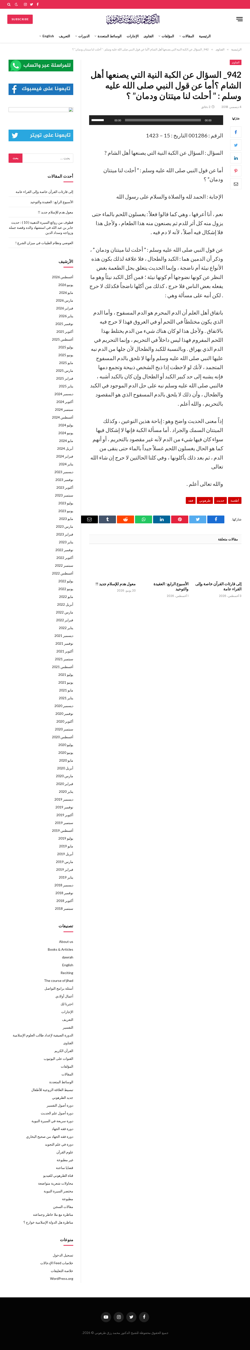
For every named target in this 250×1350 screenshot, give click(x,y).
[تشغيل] (216, 120)
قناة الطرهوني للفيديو (58, 1175)
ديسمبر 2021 (63, 635)
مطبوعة (67, 1199)
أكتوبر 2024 (64, 402)
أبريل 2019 (65, 854)
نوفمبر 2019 (64, 807)
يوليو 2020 (65, 745)
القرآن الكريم (63, 1051)
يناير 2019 (66, 877)
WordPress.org (61, 1278)
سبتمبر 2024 (64, 409)
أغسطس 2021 (62, 667)
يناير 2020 (66, 791)
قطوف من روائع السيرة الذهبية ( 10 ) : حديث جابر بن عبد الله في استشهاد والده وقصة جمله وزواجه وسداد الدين (41, 227)
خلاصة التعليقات (62, 1271)
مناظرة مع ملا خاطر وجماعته (53, 1214)
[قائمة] (239, 19)
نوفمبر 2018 (64, 893)
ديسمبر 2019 (63, 799)
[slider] (98, 119)
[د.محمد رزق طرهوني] (133, 19)
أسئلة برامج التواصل (58, 988)
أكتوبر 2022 (64, 557)
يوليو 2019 (65, 838)
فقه (190, 500)
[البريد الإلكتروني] (235, 183)
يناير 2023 (66, 542)
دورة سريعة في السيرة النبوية (52, 1121)
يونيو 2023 (65, 511)
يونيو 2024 (65, 433)
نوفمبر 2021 (64, 643)
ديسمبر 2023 (63, 472)
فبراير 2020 (64, 784)
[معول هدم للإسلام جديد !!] (112, 564)
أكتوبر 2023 (64, 487)
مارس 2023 (64, 526)
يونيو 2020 (65, 752)
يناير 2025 (66, 386)
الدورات (84, 36)
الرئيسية (205, 36)
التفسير (68, 1027)
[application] (156, 120)
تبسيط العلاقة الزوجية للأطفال (52, 1090)
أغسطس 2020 (62, 737)
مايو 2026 (66, 292)
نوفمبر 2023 (64, 480)
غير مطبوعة (65, 1160)
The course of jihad (58, 980)
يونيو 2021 (65, 682)
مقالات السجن (63, 1207)
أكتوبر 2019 (64, 815)
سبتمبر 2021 (64, 659)
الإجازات (133, 36)
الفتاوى (149, 36)
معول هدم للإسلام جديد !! (115, 583)
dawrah (67, 957)
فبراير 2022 (64, 620)
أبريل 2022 (65, 604)
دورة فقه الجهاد (62, 1129)
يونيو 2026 (65, 285)
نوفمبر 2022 (64, 550)
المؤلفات (168, 36)
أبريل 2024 (65, 448)
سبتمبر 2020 (64, 729)
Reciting (67, 973)
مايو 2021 (66, 690)
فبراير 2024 (64, 456)
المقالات (188, 36)
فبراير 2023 (64, 534)
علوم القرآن (64, 1152)
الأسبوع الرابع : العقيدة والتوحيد (171, 586)
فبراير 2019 (64, 869)
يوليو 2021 (65, 674)
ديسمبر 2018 (63, 885)
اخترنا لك (67, 1004)
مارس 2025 (64, 370)
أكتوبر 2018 (64, 901)
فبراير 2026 (64, 308)
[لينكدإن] (235, 157)
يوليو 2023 (65, 503)
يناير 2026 (66, 316)
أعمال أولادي (64, 996)
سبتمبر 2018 (64, 908)
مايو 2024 (66, 441)
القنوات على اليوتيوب (58, 1058)
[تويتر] (235, 145)
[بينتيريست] (235, 170)
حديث (220, 500)
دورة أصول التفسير (60, 1105)
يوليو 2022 (65, 581)
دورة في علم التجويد (59, 1144)
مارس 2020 (64, 776)
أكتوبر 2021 (64, 651)
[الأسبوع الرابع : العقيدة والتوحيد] (165, 564)
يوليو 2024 (65, 425)
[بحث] (9, 4)
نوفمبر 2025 (64, 324)
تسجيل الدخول (63, 1255)
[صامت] (109, 120)
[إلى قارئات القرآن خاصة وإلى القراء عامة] (218, 564)
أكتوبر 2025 (64, 331)
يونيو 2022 (65, 589)
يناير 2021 (66, 698)
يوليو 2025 (65, 347)
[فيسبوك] (235, 132)
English (48, 36)
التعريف (64, 36)
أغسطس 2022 (62, 573)
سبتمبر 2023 (64, 495)
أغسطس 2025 (62, 339)
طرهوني (204, 500)
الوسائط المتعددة (110, 36)
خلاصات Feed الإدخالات (56, 1263)
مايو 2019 (66, 846)
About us (66, 941)
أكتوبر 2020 (64, 721)
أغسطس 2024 (62, 417)
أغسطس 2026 (62, 277)
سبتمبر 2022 (64, 565)
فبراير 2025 (64, 378)
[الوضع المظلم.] (16, 4)
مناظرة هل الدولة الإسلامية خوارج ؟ (48, 1222)
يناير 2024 (66, 464)
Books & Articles (60, 949)
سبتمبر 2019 (64, 823)
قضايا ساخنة (64, 1168)
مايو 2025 (66, 363)
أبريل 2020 (65, 768)
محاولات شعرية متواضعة (55, 1183)
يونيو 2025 (65, 355)
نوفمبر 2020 (64, 713)
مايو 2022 (66, 596)
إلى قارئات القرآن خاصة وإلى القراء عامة (218, 586)
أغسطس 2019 (62, 830)
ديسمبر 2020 (63, 706)
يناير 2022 (66, 628)
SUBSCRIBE (20, 19)
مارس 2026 (64, 300)
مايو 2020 (66, 760)
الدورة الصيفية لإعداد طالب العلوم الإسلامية (43, 1035)
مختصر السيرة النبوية (58, 1191)
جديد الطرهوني (62, 1097)
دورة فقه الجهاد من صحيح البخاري (49, 1136)
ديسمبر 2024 (63, 394)
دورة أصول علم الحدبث (57, 1113)
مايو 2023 (66, 519)
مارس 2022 (64, 612)
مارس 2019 (64, 862)
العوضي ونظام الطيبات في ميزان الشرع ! (44, 243)
